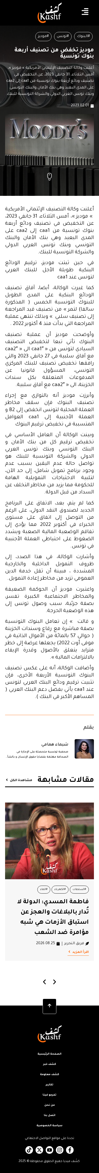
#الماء (43, 889)
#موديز (43, 37)
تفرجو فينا (49, 1095)
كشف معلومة (49, 1074)
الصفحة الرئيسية (49, 1054)
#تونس (63, 37)
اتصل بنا (49, 1115)
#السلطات (79, 889)
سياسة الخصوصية (49, 1125)
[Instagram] (59, 1150)
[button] (44, 982)
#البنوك (83, 37)
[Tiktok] (29, 1150)
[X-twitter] (39, 1150)
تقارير (49, 1084)
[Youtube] (49, 1150)
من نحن (49, 1105)
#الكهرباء (60, 889)
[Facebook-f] (70, 1150)
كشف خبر (49, 1064)
